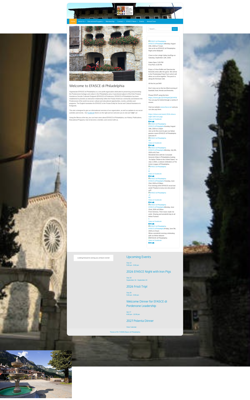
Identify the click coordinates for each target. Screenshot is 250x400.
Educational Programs (95, 21)
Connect (120, 21)
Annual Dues (151, 21)
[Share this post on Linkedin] (152, 121)
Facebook (91, 113)
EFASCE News (131, 21)
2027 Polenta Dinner (140, 321)
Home (73, 21)
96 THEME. (121, 332)
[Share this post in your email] (153, 121)
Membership (110, 21)
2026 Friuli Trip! (136, 286)
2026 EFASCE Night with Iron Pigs (148, 271)
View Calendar (131, 327)
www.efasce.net (166, 107)
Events (141, 21)
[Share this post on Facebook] (149, 121)
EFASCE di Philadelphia (156, 44)
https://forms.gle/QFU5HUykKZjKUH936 (162, 98)
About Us (81, 21)
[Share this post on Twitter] (150, 121)
